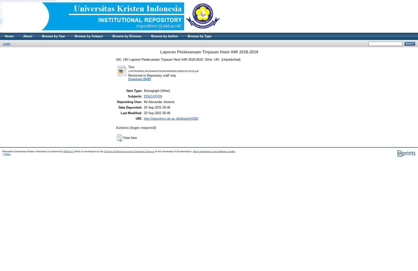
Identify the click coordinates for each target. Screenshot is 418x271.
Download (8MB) (139, 79)
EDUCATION (153, 96)
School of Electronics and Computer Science (129, 151)
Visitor (7, 154)
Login (6, 44)
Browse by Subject (89, 36)
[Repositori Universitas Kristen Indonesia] (111, 31)
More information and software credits (214, 151)
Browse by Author (164, 36)
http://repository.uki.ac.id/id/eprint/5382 (171, 118)
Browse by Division (127, 36)
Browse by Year (53, 36)
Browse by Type (199, 36)
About (27, 36)
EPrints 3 (69, 151)
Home (9, 36)
